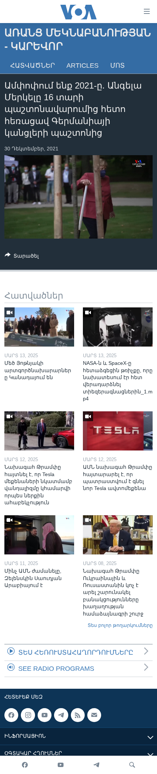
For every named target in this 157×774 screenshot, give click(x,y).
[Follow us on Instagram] (28, 715)
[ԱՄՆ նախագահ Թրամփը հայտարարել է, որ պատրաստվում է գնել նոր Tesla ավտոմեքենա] (118, 430)
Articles (82, 65)
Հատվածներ (32, 65)
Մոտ (117, 65)
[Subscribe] (94, 715)
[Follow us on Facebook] (11, 715)
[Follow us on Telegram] (61, 715)
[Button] (22, 257)
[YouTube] (61, 765)
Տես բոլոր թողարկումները (120, 625)
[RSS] (78, 715)
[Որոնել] (132, 765)
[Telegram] (96, 765)
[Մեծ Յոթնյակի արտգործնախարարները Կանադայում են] (39, 327)
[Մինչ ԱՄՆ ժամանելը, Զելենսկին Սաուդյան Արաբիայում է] (39, 534)
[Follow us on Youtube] (44, 715)
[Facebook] (25, 765)
